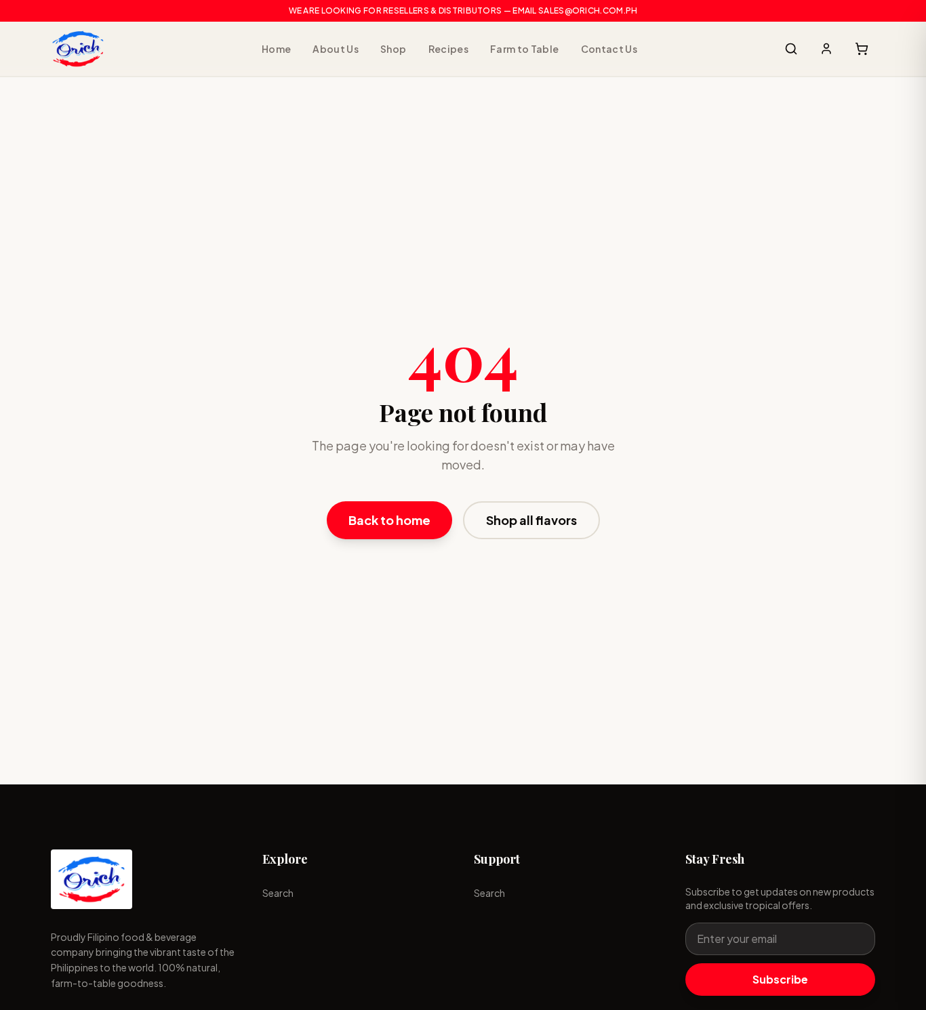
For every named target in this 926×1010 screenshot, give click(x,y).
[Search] (791, 48)
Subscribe (780, 979)
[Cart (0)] (861, 48)
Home (276, 49)
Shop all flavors (531, 520)
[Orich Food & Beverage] (78, 48)
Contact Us (609, 49)
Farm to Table (524, 49)
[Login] (826, 48)
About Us (336, 49)
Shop (393, 49)
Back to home (389, 520)
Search (278, 893)
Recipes (448, 49)
